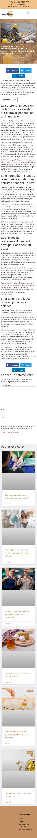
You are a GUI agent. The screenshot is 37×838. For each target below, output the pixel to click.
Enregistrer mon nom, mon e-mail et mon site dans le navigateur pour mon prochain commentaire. (18, 427)
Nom (3, 409)
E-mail (3, 417)
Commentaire (6, 385)
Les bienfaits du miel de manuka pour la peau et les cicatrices (17, 735)
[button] (27, 13)
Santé (4, 58)
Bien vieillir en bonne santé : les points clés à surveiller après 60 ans (17, 615)
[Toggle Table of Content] (13, 99)
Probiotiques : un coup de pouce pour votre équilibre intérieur (16, 553)
